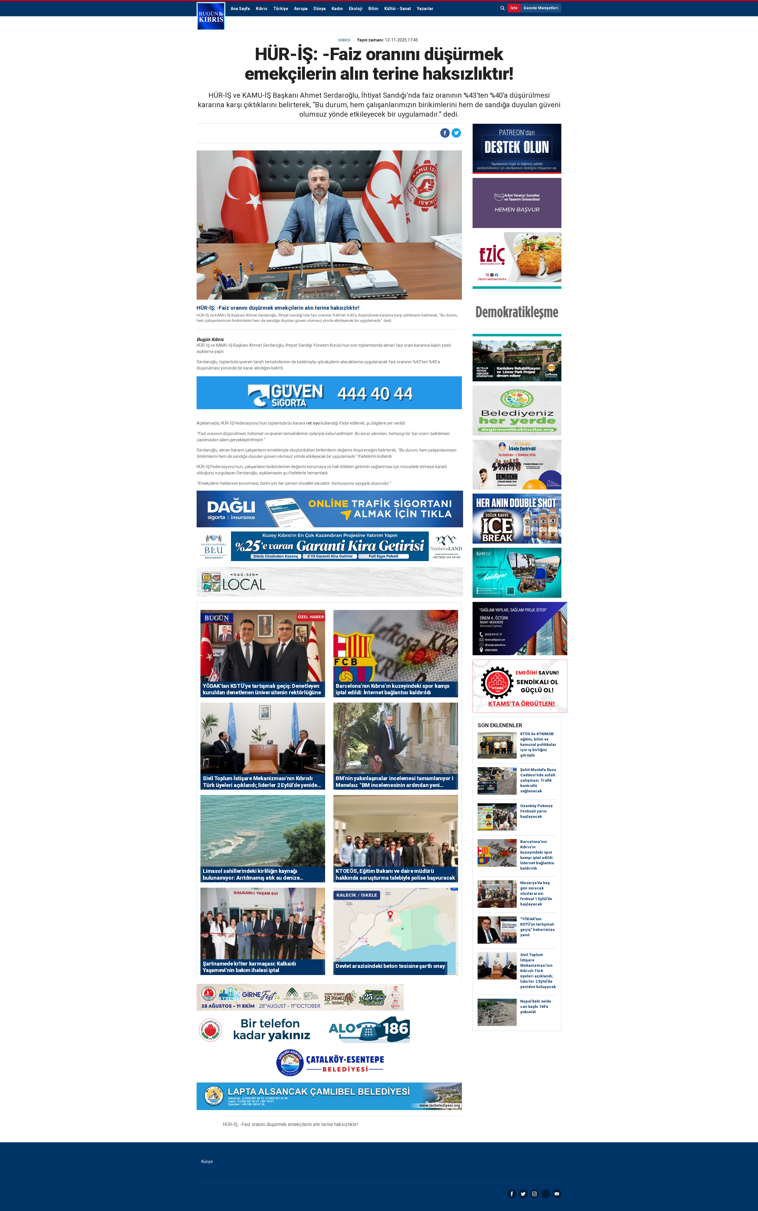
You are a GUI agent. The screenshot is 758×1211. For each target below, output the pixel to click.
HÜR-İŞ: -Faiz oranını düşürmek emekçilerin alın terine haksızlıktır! (278, 308)
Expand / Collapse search (502, 8)
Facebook (512, 1193)
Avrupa (301, 8)
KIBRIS (344, 40)
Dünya (320, 8)
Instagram (534, 1193)
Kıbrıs (261, 8)
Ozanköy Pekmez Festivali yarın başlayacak (536, 811)
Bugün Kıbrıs (211, 16)
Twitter (523, 1193)
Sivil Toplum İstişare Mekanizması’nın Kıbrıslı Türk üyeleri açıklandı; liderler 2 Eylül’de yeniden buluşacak (538, 971)
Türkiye (280, 8)
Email (557, 1193)
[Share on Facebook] (445, 133)
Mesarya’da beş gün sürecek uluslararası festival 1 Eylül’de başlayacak (536, 893)
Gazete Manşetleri (540, 8)
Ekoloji (355, 8)
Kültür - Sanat (397, 8)
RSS (545, 1193)
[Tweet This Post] (456, 133)
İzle (514, 8)
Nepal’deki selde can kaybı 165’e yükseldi (535, 1006)
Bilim (373, 8)
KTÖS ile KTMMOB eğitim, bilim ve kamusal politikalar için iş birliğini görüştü (538, 744)
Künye (207, 1161)
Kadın (337, 8)
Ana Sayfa (240, 8)
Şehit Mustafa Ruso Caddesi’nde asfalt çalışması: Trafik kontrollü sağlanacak (538, 780)
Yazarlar (425, 8)
